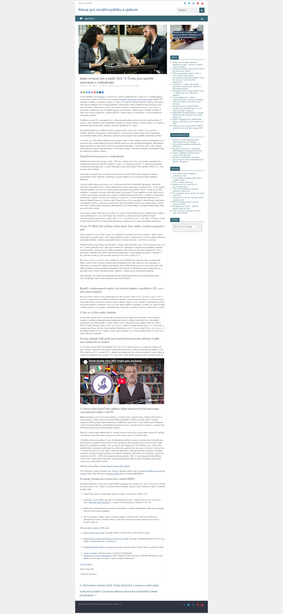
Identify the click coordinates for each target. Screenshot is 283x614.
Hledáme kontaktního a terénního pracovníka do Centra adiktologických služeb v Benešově (188, 159)
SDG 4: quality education (183, 182)
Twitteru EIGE (113, 473)
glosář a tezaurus (90, 553)
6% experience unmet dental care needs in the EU (188, 194)
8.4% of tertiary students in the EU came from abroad (187, 212)
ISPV (96, 85)
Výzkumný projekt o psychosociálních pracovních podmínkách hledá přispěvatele (118, 593)
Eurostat (175, 168)
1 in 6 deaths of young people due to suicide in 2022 (187, 179)
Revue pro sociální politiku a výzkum (108, 9)
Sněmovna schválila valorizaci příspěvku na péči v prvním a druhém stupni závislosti (188, 64)
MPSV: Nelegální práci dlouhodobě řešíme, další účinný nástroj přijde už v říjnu (188, 121)
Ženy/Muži (136, 85)
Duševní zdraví (115, 85)
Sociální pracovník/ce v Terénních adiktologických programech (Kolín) (187, 149)
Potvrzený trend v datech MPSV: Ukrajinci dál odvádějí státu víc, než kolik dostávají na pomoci (187, 108)
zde (109, 471)
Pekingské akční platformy (99, 502)
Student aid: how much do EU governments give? (185, 185)
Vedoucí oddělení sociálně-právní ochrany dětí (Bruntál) (186, 154)
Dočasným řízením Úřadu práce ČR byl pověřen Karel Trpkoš (189, 70)
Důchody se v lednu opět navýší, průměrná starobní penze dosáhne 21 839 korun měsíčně (187, 86)
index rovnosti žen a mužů (93, 532)
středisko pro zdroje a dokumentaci (97, 555)
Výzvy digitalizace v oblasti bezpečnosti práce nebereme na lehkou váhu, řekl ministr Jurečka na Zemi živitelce (188, 100)
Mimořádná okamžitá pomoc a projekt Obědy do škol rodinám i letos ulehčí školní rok (188, 114)
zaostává (101, 96)
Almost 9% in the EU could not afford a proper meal (188, 198)
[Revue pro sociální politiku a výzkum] (80, 18)
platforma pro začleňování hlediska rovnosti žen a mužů (105, 538)
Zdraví (130, 85)
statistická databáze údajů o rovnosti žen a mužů (102, 547)
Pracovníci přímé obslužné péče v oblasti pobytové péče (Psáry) (186, 141)
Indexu (159, 96)
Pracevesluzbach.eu (180, 135)
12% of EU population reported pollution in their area (185, 190)
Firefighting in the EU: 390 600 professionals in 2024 (185, 207)
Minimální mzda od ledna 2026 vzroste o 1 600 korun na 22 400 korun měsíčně (188, 93)
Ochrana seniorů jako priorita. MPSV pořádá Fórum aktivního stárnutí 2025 (188, 127)
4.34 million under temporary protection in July (184, 174)
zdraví (140, 110)
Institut (89, 18)
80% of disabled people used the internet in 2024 (186, 203)
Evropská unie (124, 85)
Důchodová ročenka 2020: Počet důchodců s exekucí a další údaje (119, 585)
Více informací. (86, 564)
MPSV (174, 57)
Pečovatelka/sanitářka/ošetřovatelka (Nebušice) (187, 145)
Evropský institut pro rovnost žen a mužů (136, 99)
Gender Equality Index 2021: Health (115, 466)
